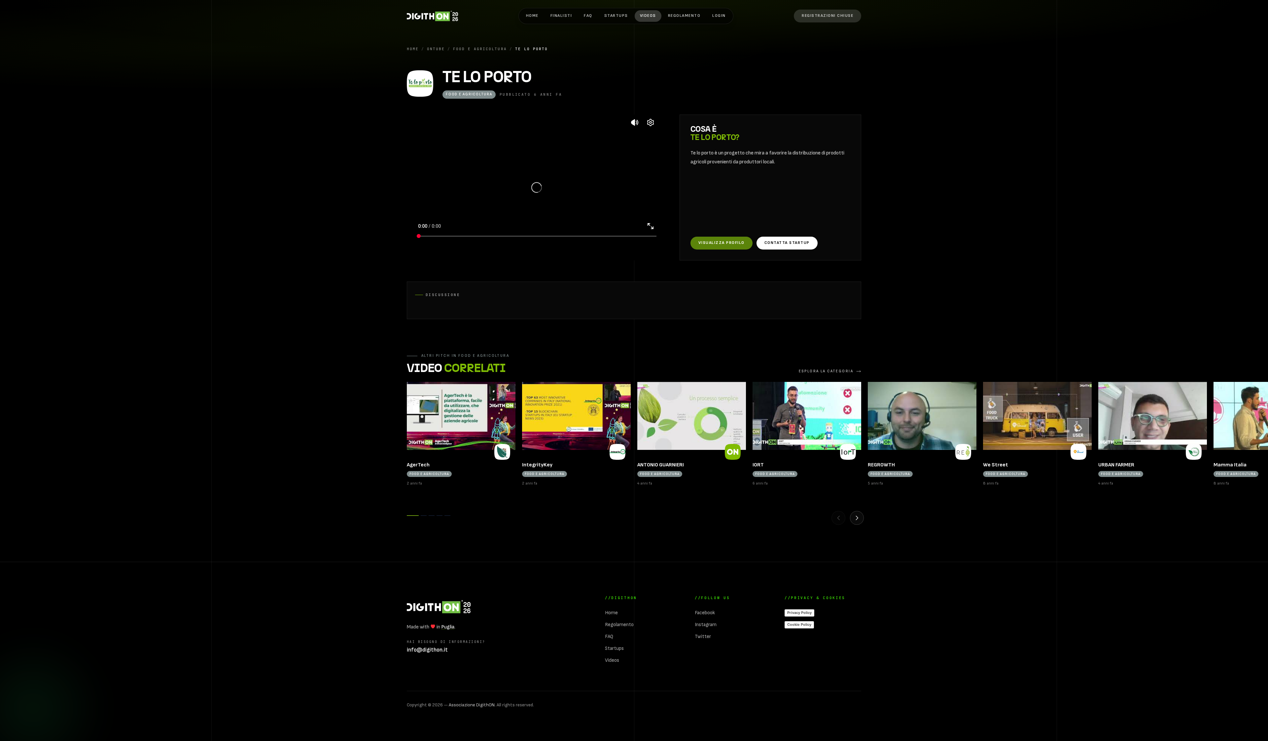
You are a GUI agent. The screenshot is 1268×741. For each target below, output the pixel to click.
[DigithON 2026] (432, 16)
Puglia (447, 627)
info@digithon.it (427, 650)
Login (719, 15)
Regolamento (684, 15)
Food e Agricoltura (480, 49)
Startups (616, 15)
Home (532, 15)
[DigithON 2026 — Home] (439, 606)
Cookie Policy (799, 624)
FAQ (588, 15)
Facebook (705, 613)
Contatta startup (787, 242)
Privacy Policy (799, 612)
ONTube (436, 49)
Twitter (703, 636)
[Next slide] (857, 518)
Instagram (706, 625)
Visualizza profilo (721, 242)
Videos (648, 15)
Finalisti (561, 15)
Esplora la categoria (826, 371)
